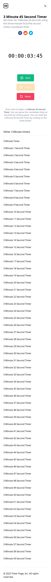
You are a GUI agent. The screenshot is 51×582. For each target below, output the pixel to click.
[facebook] (20, 33)
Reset (28, 96)
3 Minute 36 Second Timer (17, 395)
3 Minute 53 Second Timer (17, 516)
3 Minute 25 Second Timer (17, 318)
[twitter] (31, 33)
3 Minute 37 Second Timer (17, 402)
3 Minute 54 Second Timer (17, 523)
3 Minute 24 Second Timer (17, 310)
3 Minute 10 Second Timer (17, 211)
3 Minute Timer (11, 141)
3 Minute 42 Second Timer (17, 438)
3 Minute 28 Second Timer (17, 339)
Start (27, 77)
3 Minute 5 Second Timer (16, 176)
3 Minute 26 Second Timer (17, 325)
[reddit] (25, 33)
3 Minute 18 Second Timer (17, 268)
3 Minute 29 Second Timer (17, 346)
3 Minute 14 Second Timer (17, 240)
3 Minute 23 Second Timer (17, 303)
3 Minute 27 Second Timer (17, 332)
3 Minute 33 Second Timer (17, 374)
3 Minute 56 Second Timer (17, 537)
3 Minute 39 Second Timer (17, 417)
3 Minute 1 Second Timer (16, 148)
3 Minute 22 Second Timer (17, 296)
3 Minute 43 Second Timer (17, 445)
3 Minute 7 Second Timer (16, 190)
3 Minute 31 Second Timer (17, 360)
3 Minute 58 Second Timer (17, 551)
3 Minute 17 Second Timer (17, 261)
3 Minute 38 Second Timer (17, 409)
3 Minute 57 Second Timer (17, 544)
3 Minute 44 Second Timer (17, 452)
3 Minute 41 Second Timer (17, 431)
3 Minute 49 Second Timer (17, 487)
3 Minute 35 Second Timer (17, 388)
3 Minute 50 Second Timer (17, 494)
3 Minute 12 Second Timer (17, 226)
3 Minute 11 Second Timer (17, 218)
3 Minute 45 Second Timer (17, 459)
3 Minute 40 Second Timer (17, 424)
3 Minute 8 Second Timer (16, 197)
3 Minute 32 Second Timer (17, 367)
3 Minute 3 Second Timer (16, 162)
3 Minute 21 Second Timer (17, 289)
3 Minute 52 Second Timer (17, 509)
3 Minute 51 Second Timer (17, 501)
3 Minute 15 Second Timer (17, 247)
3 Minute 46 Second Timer (17, 466)
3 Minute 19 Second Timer (17, 275)
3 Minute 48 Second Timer (17, 480)
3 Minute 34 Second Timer (17, 381)
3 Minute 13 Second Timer (17, 233)
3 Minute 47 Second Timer (17, 473)
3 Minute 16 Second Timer (17, 254)
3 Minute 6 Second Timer (16, 183)
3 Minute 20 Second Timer (17, 282)
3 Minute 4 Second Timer (16, 169)
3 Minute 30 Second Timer (17, 353)
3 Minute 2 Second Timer (16, 155)
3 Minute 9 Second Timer (16, 204)
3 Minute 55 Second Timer (17, 530)
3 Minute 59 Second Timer (17, 558)
